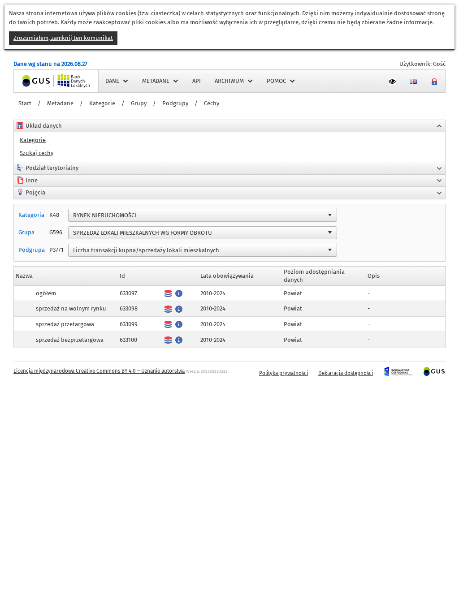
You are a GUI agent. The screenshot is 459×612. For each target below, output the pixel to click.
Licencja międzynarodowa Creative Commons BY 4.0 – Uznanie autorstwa (99, 371)
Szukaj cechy (36, 153)
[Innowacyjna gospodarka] (397, 373)
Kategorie (102, 103)
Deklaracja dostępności (345, 373)
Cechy (211, 103)
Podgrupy (175, 103)
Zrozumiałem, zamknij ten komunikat (63, 37)
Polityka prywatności (283, 373)
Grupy (139, 103)
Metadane (60, 103)
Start (24, 103)
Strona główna (33, 81)
